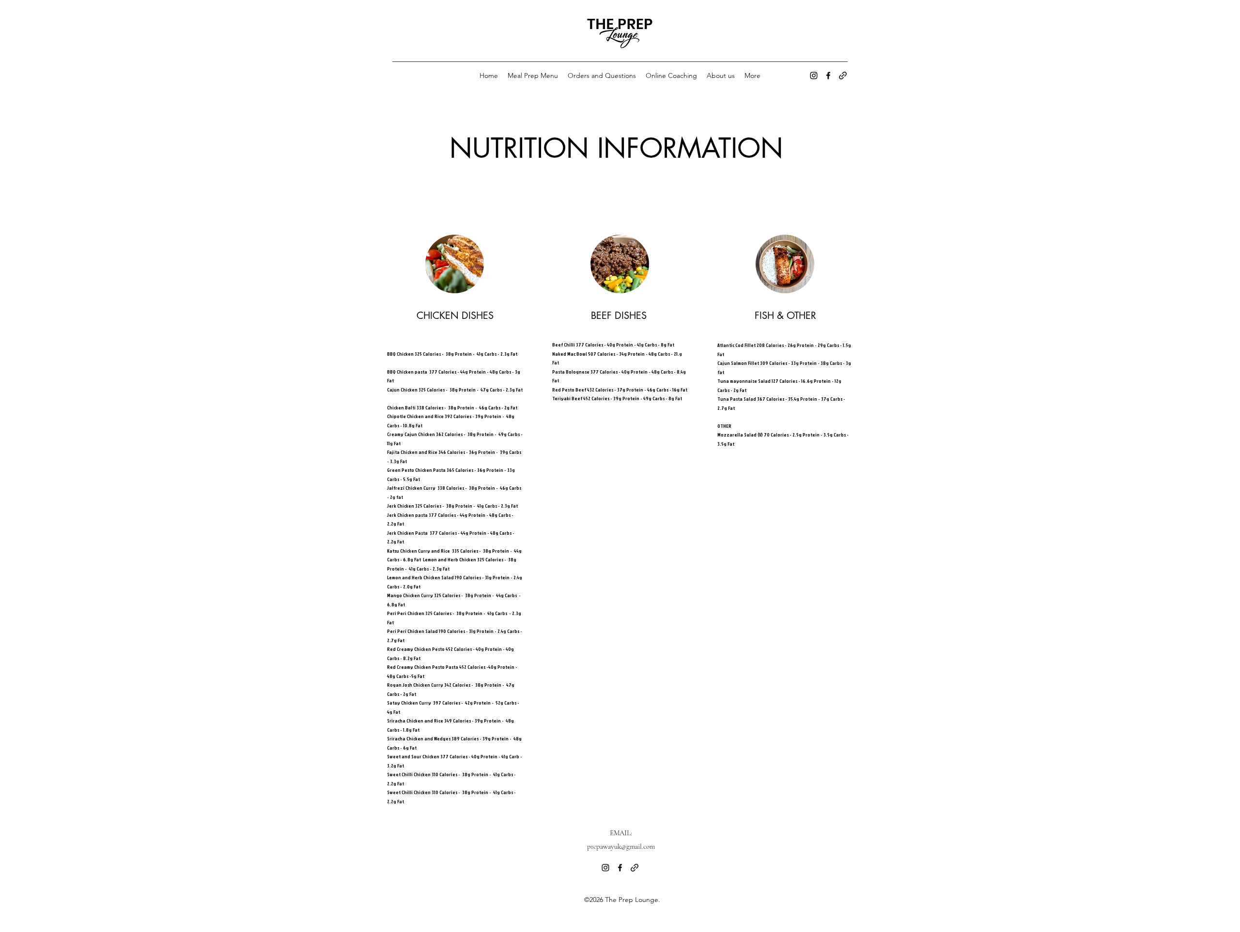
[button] (849, 49)
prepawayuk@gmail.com (621, 846)
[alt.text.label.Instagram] (814, 75)
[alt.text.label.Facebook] (828, 75)
